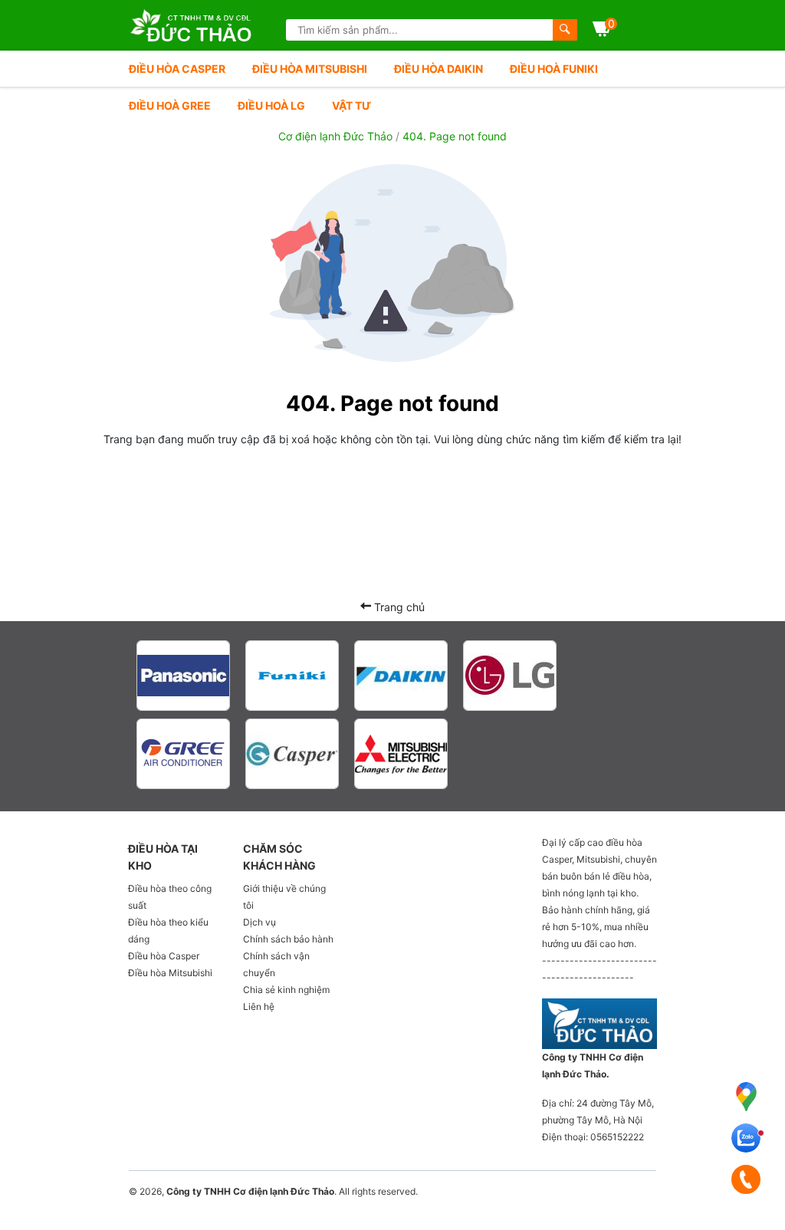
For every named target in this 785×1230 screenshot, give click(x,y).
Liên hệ (258, 1006)
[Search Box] (565, 30)
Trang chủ (398, 606)
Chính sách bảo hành (288, 939)
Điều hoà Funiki (554, 68)
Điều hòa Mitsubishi (309, 68)
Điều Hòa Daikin (438, 68)
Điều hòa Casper (177, 68)
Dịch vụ (259, 922)
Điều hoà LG (271, 105)
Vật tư (351, 105)
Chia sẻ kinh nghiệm (286, 989)
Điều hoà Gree (170, 105)
